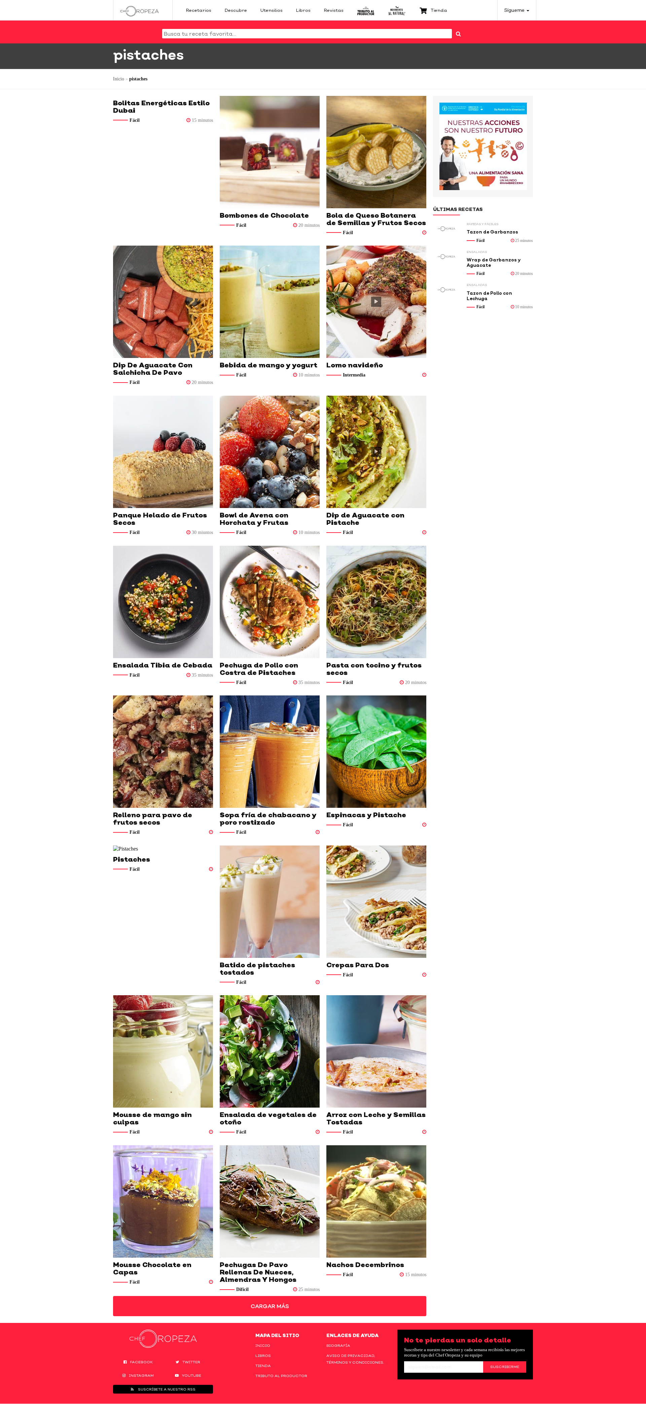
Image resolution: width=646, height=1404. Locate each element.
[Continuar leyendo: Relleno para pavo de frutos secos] (163, 751)
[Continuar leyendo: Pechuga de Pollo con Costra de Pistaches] (270, 602)
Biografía (338, 1345)
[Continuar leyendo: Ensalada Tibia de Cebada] (163, 602)
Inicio (118, 78)
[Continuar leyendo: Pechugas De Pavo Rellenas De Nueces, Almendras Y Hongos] (270, 1201)
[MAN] (396, 10)
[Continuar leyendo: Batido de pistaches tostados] (270, 901)
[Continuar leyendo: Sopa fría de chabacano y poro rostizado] (270, 751)
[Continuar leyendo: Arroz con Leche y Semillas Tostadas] (376, 1051)
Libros (263, 1355)
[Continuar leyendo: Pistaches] (163, 848)
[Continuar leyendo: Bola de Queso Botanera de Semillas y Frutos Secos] (376, 152)
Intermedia (354, 374)
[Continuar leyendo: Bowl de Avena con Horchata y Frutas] (270, 452)
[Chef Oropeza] (139, 10)
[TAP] (366, 10)
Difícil (242, 1289)
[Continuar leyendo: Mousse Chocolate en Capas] (163, 1201)
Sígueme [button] (515, 10)
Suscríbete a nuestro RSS (166, 1389)
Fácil (135, 120)
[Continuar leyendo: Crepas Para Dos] (376, 901)
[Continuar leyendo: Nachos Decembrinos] (376, 1201)
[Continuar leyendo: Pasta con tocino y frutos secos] (376, 602)
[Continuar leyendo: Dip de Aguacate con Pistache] (376, 452)
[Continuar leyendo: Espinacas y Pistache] (376, 751)
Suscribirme (504, 1366)
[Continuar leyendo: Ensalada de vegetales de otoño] (270, 1051)
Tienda (263, 1365)
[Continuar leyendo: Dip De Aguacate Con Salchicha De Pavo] (163, 302)
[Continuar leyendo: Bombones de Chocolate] (270, 152)
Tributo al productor (281, 1375)
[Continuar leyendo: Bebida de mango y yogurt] (270, 302)
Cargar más (270, 1306)
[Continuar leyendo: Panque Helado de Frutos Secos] (163, 452)
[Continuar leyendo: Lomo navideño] (376, 302)
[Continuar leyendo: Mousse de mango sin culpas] (163, 1051)
